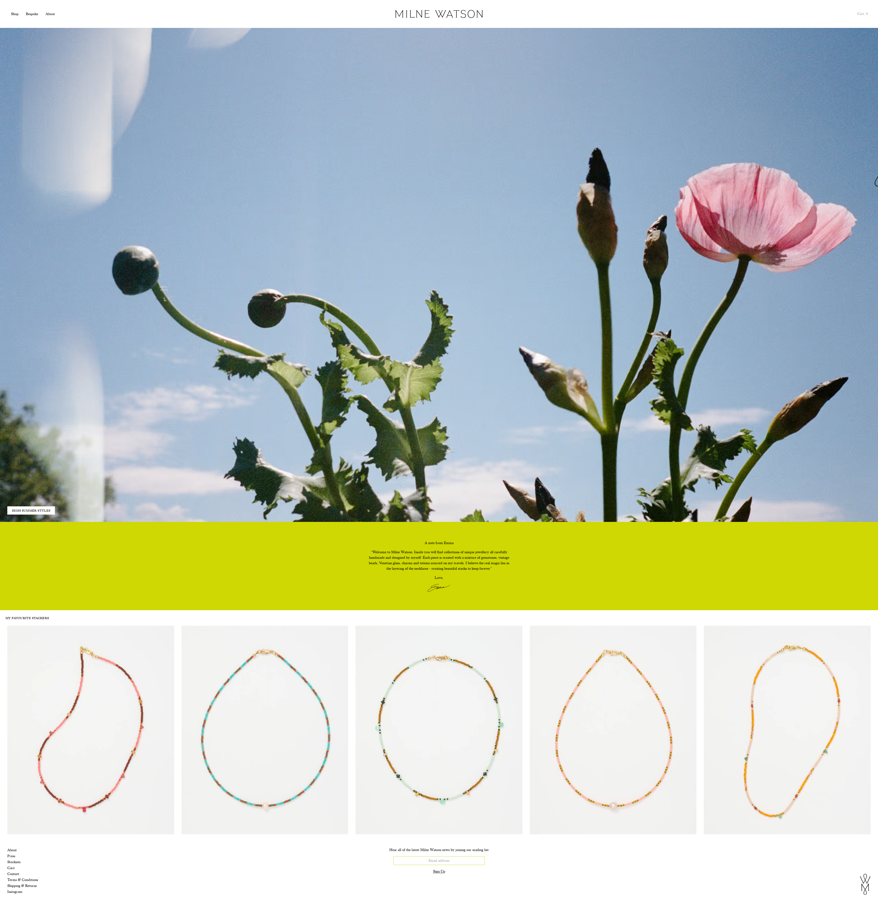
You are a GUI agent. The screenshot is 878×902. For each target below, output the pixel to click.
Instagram (14, 891)
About (50, 14)
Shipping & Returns (22, 885)
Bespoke (32, 14)
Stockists (14, 862)
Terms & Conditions (22, 880)
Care (11, 868)
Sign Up (439, 871)
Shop (15, 14)
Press (11, 856)
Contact (13, 874)
